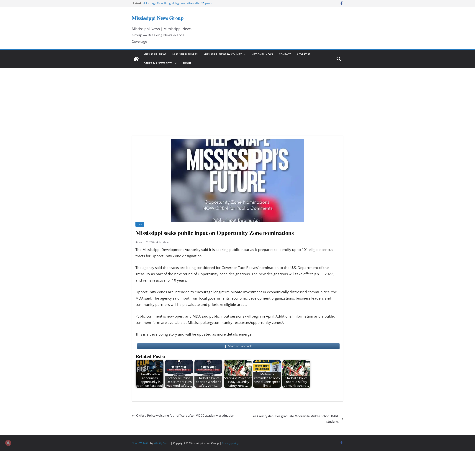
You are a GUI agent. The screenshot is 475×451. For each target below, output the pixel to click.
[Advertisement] (237, 96)
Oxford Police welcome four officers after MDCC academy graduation (185, 416)
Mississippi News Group (158, 18)
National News (262, 54)
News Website (140, 443)
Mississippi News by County (223, 54)
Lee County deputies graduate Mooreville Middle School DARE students (295, 419)
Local (139, 224)
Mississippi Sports (185, 54)
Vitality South (162, 443)
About (187, 63)
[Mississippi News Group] (136, 58)
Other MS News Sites (158, 63)
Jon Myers (164, 242)
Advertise (303, 54)
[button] (244, 54)
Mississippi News (155, 54)
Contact (285, 54)
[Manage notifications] (8, 443)
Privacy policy (230, 443)
